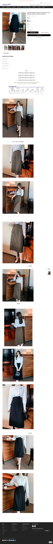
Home (3, 9)
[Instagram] (33, 526)
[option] (14, 28)
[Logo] (6, 4)
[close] (50, 0)
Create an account (48, 4)
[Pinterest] (35, 526)
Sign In (44, 4)
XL (33, 24)
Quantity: (28, 26)
